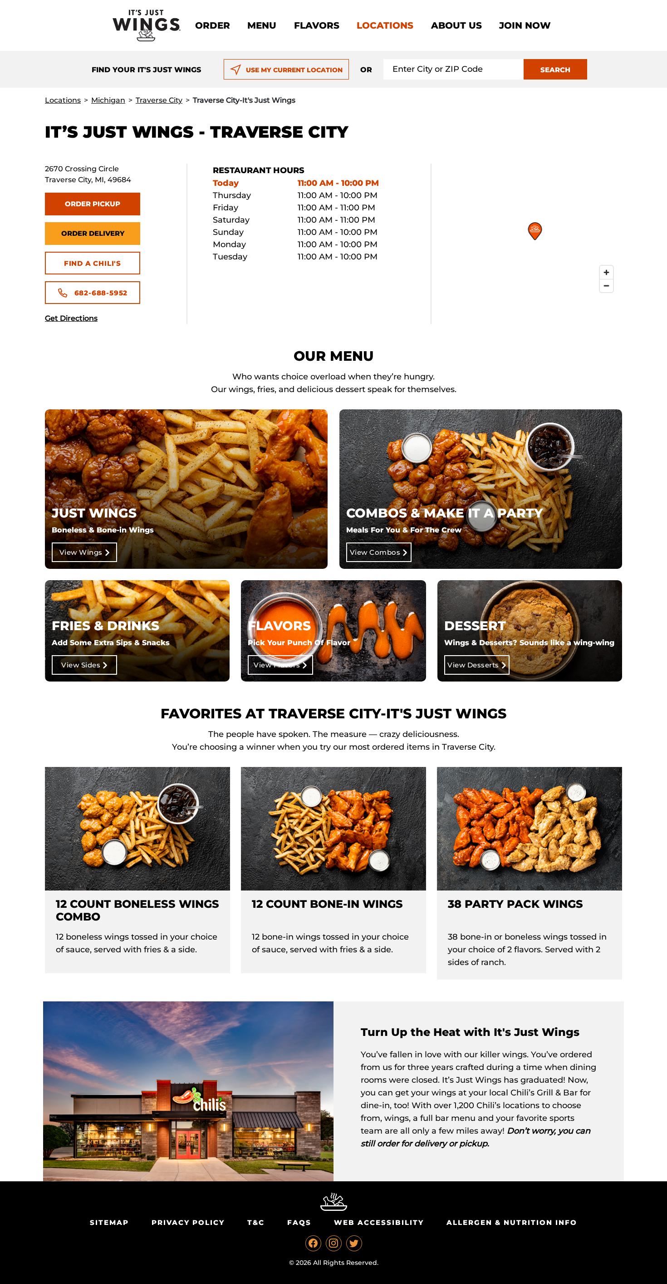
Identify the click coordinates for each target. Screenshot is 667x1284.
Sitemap (109, 1222)
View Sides (80, 665)
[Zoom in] (606, 272)
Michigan (108, 100)
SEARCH (555, 69)
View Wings (81, 552)
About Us (456, 25)
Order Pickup (92, 203)
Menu (261, 25)
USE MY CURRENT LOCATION (294, 70)
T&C (256, 1222)
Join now (525, 25)
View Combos (375, 552)
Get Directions (71, 318)
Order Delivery (92, 233)
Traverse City (159, 100)
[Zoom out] (606, 285)
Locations (385, 25)
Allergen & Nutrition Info (511, 1222)
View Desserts (473, 665)
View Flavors (277, 665)
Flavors (316, 25)
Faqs (299, 1222)
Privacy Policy (188, 1222)
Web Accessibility (379, 1222)
